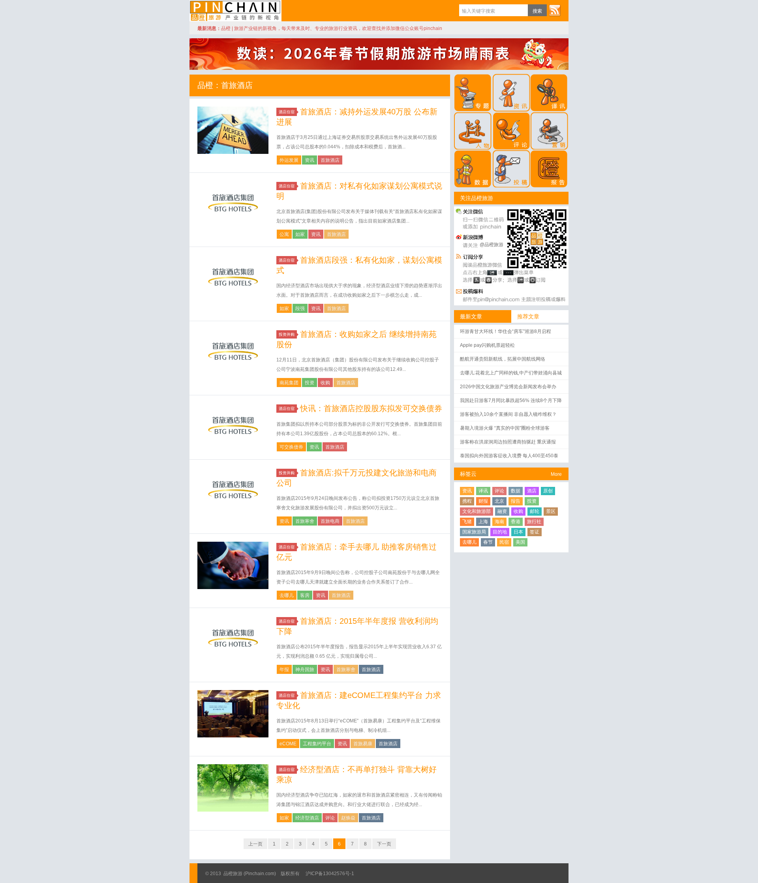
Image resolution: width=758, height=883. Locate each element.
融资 (502, 511)
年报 (284, 669)
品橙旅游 (235, 10)
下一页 (384, 844)
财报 (483, 501)
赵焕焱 (348, 818)
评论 (330, 818)
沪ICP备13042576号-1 (330, 873)
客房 (305, 595)
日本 (518, 532)
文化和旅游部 (476, 511)
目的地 (500, 532)
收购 (325, 382)
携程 (467, 501)
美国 (520, 542)
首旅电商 (330, 521)
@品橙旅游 (491, 244)
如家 (300, 234)
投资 (309, 382)
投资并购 (287, 334)
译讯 (483, 491)
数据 (515, 491)
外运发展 (289, 160)
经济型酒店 (307, 818)
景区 (550, 511)
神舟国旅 (304, 669)
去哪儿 (287, 595)
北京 (499, 501)
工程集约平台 (317, 743)
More (556, 474)
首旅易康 (362, 743)
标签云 (468, 474)
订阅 (555, 10)
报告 (515, 501)
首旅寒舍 (304, 521)
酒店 (532, 491)
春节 (488, 542)
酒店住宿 (287, 112)
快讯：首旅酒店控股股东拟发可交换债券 (371, 408)
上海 (483, 521)
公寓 (284, 234)
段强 (300, 308)
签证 (534, 532)
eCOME (288, 743)
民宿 (504, 542)
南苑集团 (289, 382)
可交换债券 (291, 447)
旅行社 (534, 521)
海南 (499, 521)
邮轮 (534, 511)
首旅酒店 (330, 160)
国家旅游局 (474, 532)
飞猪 (467, 521)
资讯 (309, 160)
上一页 (255, 844)
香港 (515, 521)
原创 (548, 491)
